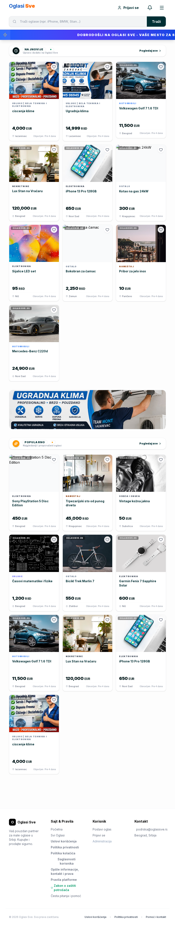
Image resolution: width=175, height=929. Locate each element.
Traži (156, 21)
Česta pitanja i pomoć (66, 896)
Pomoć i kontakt (156, 917)
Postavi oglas (102, 829)
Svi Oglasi (58, 835)
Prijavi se (131, 8)
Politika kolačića (63, 853)
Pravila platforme (64, 879)
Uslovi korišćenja (64, 841)
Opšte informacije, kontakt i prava (65, 871)
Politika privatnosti (65, 847)
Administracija (102, 841)
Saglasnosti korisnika (67, 861)
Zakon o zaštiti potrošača (65, 888)
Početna (57, 829)
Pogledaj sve (148, 50)
